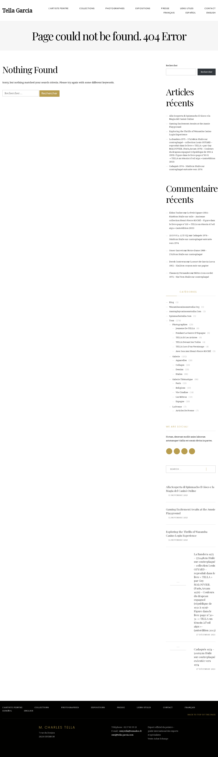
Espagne (180, 401)
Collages (180, 365)
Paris (178, 383)
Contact (210, 8)
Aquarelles (181, 360)
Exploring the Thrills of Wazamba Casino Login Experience (186, 533)
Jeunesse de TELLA (185, 328)
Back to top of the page (201, 715)
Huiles (179, 374)
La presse (177, 407)
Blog (171, 302)
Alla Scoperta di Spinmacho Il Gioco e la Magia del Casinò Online (190, 489)
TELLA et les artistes (186, 337)
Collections (87, 8)
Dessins (179, 369)
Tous (171, 320)
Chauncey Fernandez (179, 273)
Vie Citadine (182, 392)
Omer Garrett (176, 250)
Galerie (176, 356)
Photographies (115, 8)
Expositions (142, 8)
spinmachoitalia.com (180, 316)
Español (191, 12)
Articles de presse (185, 410)
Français (169, 12)
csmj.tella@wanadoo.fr (130, 731)
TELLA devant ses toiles (188, 342)
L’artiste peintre (58, 8)
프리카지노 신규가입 (178, 235)
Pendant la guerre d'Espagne (190, 333)
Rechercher (172, 65)
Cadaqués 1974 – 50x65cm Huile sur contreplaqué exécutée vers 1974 (190, 239)
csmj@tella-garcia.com (122, 735)
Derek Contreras (177, 261)
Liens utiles (187, 8)
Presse (165, 8)
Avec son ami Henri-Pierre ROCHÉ (193, 351)
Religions (180, 388)
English (211, 12)
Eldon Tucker (176, 213)
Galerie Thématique (182, 379)
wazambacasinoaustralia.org (184, 307)
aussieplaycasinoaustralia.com (185, 311)
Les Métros (181, 397)
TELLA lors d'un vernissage (190, 346)
